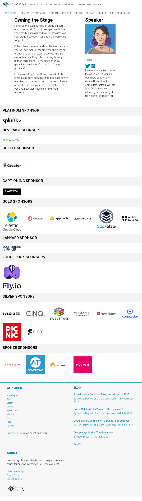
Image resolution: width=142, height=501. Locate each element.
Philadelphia (12, 395)
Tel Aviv (10, 425)
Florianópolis (13, 410)
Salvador (11, 418)
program (54, 13)
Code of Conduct (14, 479)
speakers (66, 13)
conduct (103, 13)
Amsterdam (10, 13)
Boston (10, 403)
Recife (9, 422)
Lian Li (90, 60)
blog (44, 4)
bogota (10, 406)
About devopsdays (15, 471)
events (34, 4)
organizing (84, 4)
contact (90, 13)
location (25, 13)
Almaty (10, 399)
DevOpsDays (18, 4)
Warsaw (10, 414)
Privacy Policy (13, 475)
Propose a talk (15, 432)
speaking (68, 4)
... (86, 102)
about (97, 4)
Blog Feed (78, 444)
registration (39, 13)
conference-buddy (120, 13)
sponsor (55, 4)
